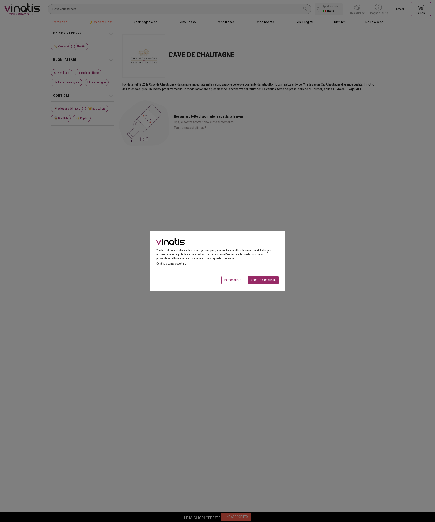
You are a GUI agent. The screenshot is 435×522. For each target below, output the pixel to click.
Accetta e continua (263, 280)
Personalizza (232, 280)
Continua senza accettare (171, 263)
